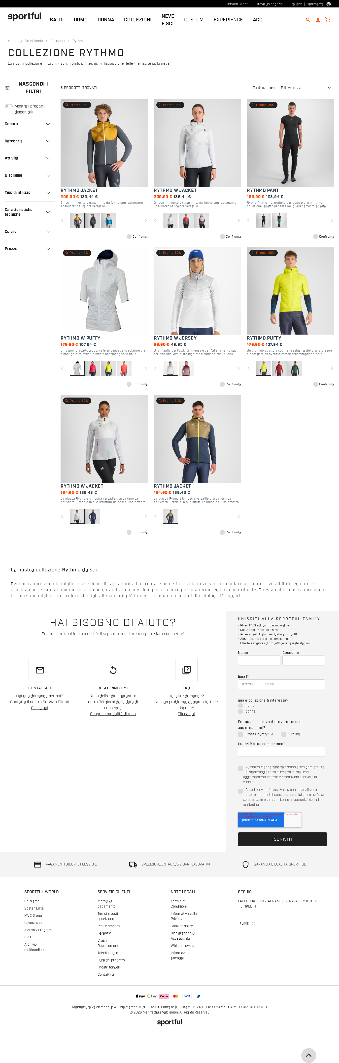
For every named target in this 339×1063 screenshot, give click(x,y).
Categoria (14, 141)
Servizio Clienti (237, 4)
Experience (228, 19)
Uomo (81, 19)
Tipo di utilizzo (18, 193)
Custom (194, 19)
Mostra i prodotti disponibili (30, 109)
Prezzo (11, 249)
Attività (11, 158)
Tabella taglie (108, 953)
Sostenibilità (34, 908)
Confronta (140, 236)
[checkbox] (281, 709)
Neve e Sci (168, 20)
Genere (11, 124)
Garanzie (104, 933)
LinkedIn (248, 906)
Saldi (57, 19)
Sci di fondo (34, 41)
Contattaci (106, 974)
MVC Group (33, 915)
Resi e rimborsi (109, 926)
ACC (258, 19)
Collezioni (138, 19)
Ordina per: (265, 88)
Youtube (310, 901)
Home (12, 41)
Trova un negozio (269, 4)
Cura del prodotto (111, 960)
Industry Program (38, 930)
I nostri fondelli (109, 967)
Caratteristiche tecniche (19, 212)
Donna (106, 19)
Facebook (246, 901)
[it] (26, 17)
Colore (11, 232)
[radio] (281, 706)
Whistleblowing (182, 946)
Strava (291, 901)
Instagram (270, 901)
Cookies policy (182, 926)
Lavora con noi (35, 923)
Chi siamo (31, 901)
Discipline (13, 175)
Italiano (296, 4)
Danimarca (315, 4)
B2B (27, 937)
